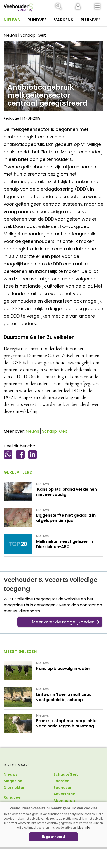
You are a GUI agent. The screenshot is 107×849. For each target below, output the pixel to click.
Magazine (13, 780)
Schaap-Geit (54, 431)
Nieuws (12, 20)
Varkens (63, 20)
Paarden (62, 780)
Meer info (83, 827)
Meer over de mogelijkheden (63, 622)
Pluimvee (91, 20)
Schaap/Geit (66, 774)
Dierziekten (15, 787)
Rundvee (37, 20)
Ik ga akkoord (53, 837)
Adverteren (64, 794)
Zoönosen (63, 787)
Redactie (11, 118)
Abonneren (64, 800)
